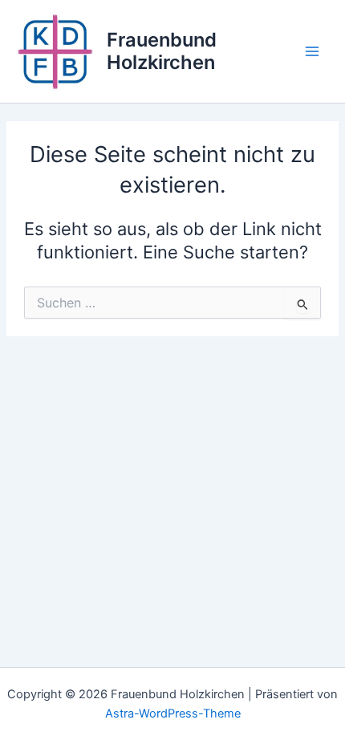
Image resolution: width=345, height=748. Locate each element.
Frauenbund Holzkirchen (162, 51)
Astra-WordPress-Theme (173, 713)
